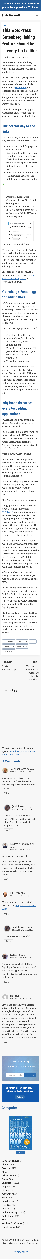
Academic (7, 1168)
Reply (6, 793)
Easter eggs (8, 641)
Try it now (33, 7)
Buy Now (21, 1152)
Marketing (7, 1194)
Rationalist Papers (11, 1212)
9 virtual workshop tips (9, 666)
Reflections (7, 1216)
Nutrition (7, 1205)
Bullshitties (8, 1183)
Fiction (5, 1190)
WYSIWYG (7, 512)
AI (3, 1172)
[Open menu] (37, 15)
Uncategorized (9, 1227)
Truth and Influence (12, 1223)
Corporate (7, 1186)
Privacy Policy (21, 1252)
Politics (5, 1208)
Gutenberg (21, 87)
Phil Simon (17, 893)
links (33, 641)
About (5, 1164)
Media (5, 1197)
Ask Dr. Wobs (8, 1175)
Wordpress (22, 646)
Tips (4, 25)
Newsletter (7, 1201)
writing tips (8, 651)
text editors (8, 646)
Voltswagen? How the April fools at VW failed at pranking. (32, 671)
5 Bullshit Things (10, 1160)
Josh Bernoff (10, 57)
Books (5, 1179)
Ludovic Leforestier (22, 844)
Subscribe (30, 1075)
